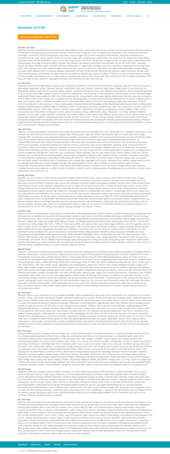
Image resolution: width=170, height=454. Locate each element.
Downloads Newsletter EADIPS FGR (38, 36)
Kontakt (132, 2)
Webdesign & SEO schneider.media (42, 451)
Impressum (22, 444)
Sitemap (57, 444)
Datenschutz (35, 444)
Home (125, 2)
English (149, 2)
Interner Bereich (71, 444)
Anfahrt (47, 444)
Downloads (141, 2)
